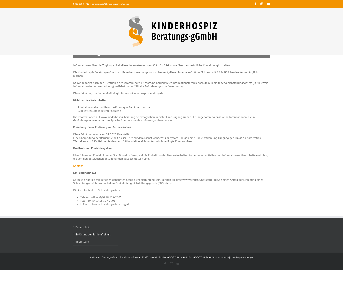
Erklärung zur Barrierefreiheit (92, 234)
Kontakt (78, 166)
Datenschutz (82, 227)
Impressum (82, 241)
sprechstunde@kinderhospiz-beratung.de (110, 4)
